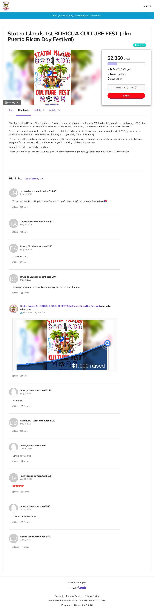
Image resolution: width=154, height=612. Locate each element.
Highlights (23, 110)
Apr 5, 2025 (25, 509)
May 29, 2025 (26, 194)
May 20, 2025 (26, 224)
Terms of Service (74, 596)
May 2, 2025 (39, 312)
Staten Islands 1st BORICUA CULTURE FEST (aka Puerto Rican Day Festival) (60, 306)
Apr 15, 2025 (26, 479)
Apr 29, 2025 (26, 448)
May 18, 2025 (26, 249)
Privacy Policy (92, 596)
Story (11, 110)
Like (16, 207)
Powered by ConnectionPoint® (77, 605)
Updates (39, 110)
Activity (54, 110)
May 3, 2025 (25, 280)
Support (59, 596)
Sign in (147, 6)
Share (126, 95)
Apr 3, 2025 (25, 539)
